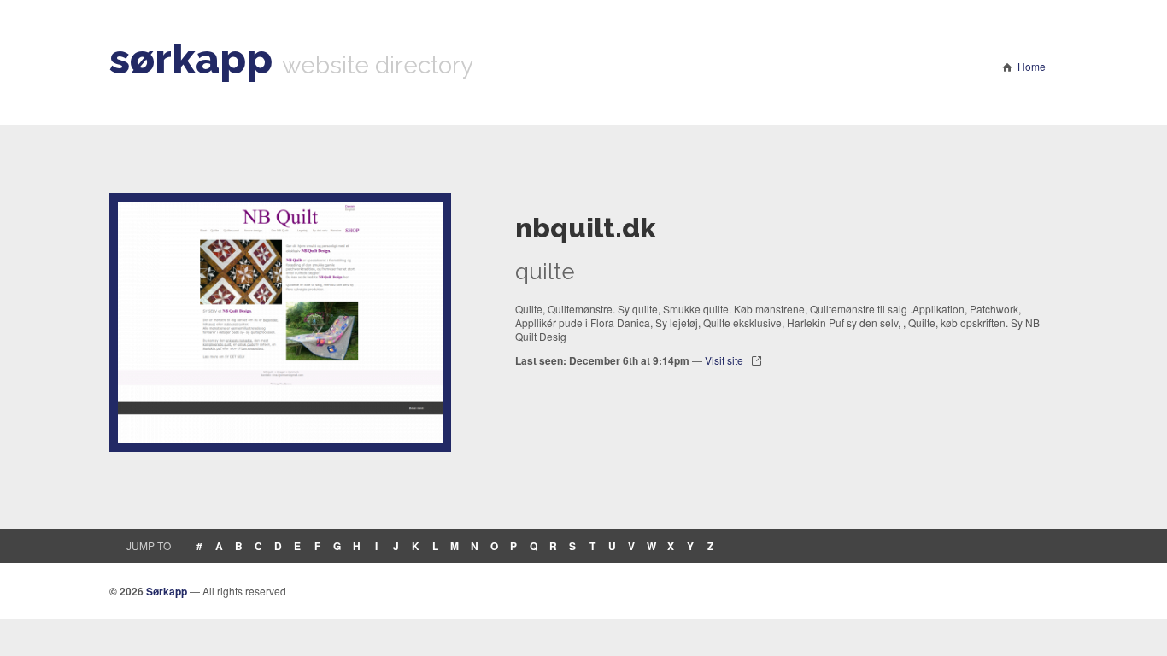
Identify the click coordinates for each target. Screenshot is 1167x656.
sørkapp (191, 59)
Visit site (724, 360)
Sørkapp (166, 591)
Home (1031, 66)
